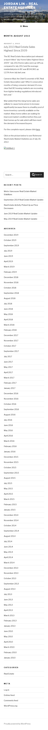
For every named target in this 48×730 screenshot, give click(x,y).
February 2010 (10, 652)
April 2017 (8, 372)
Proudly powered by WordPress (17, 724)
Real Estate (9, 674)
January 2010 (9, 658)
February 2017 (10, 383)
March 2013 (9, 615)
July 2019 (8, 251)
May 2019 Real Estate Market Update (20, 219)
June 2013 (8, 599)
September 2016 (11, 409)
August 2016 (9, 415)
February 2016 (10, 446)
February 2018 (10, 330)
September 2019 (11, 245)
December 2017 (11, 335)
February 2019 (10, 272)
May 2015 (8, 488)
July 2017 (8, 356)
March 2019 (9, 267)
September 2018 (11, 293)
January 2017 (9, 388)
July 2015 (8, 483)
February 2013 (10, 621)
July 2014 (8, 541)
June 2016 (8, 425)
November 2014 (11, 520)
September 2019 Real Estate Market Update (23, 200)
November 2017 (11, 340)
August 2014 (9, 536)
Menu (25, 26)
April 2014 (8, 557)
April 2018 (8, 319)
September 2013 (11, 584)
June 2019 (8, 256)
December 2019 (11, 235)
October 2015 (10, 467)
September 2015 (11, 473)
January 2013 (9, 626)
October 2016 (10, 404)
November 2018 (11, 282)
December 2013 (11, 568)
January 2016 (9, 451)
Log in (6, 690)
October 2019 (10, 240)
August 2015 (9, 478)
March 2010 (9, 647)
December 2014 (11, 515)
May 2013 (8, 605)
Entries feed (9, 695)
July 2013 (8, 594)
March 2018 (9, 325)
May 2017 (8, 367)
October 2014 (10, 525)
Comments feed (11, 700)
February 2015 (10, 504)
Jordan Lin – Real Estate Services (21, 6)
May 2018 (8, 314)
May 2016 (8, 430)
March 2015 (9, 499)
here (38, 129)
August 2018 (9, 298)
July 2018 (8, 304)
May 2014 (8, 552)
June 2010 (8, 631)
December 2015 (11, 457)
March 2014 (9, 562)
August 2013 (9, 589)
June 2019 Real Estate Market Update (20, 213)
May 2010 (8, 636)
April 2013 (8, 610)
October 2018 (10, 288)
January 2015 (9, 510)
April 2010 (8, 642)
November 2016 (11, 399)
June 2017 (8, 362)
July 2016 (8, 420)
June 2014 (8, 547)
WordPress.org (10, 706)
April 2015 (8, 494)
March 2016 (9, 441)
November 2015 (11, 462)
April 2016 (8, 436)
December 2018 (11, 277)
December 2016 (11, 393)
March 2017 (9, 378)
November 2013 (11, 573)
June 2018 (8, 309)
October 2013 (10, 578)
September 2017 (11, 351)
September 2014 (11, 531)
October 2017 (10, 346)
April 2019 (8, 261)
